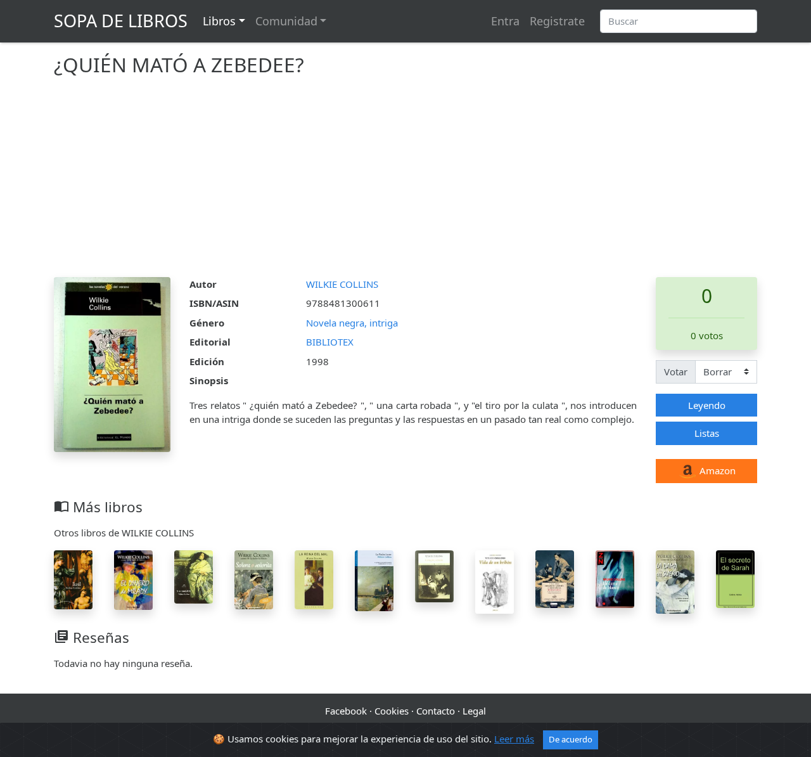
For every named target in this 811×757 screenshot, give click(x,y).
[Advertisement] (405, 182)
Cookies (391, 710)
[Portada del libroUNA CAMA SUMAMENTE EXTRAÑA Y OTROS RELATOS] (554, 577)
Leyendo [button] (706, 405)
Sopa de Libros (121, 20)
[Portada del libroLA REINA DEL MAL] (314, 578)
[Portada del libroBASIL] (73, 578)
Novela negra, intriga (352, 322)
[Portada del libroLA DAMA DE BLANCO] (615, 577)
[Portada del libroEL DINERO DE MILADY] (133, 579)
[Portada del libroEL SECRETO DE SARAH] (735, 577)
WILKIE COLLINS (342, 284)
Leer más (514, 738)
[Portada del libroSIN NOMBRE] (193, 575)
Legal (474, 710)
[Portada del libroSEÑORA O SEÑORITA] (253, 578)
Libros (219, 21)
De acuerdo (570, 739)
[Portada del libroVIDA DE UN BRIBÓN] (494, 580)
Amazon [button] (716, 470)
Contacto (435, 710)
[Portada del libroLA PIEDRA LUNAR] (374, 579)
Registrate (557, 21)
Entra (505, 21)
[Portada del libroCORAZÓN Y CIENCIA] (434, 575)
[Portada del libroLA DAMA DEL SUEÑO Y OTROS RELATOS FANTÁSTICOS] (675, 580)
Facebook (346, 710)
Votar (675, 371)
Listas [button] (706, 433)
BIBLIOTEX (330, 341)
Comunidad (286, 21)
